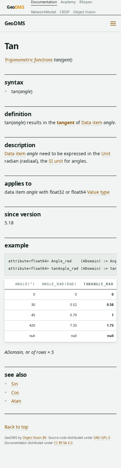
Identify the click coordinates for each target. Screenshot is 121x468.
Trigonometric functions (29, 60)
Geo (15, 7)
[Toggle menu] (113, 23)
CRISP (65, 11)
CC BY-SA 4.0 (63, 443)
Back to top (16, 427)
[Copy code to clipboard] (109, 260)
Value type (98, 192)
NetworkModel (43, 11)
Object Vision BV (34, 438)
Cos (15, 392)
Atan (16, 401)
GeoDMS (15, 23)
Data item (91, 122)
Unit (105, 153)
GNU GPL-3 (102, 438)
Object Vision (84, 11)
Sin (14, 384)
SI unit (56, 161)
